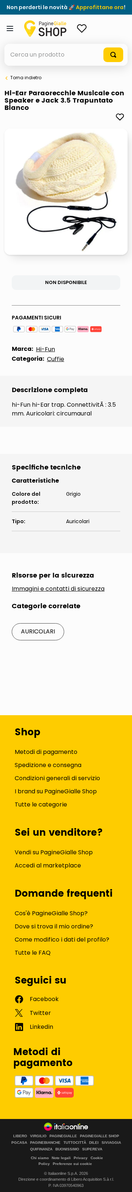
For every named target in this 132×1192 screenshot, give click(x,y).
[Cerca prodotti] (113, 54)
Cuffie (55, 359)
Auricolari (38, 631)
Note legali (61, 1158)
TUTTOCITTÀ (74, 1143)
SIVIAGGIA (111, 1143)
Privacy (81, 1158)
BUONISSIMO (67, 1149)
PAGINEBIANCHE (45, 1143)
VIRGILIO (38, 1136)
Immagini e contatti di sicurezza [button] (58, 589)
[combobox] (66, 55)
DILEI (94, 1143)
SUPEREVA (92, 1149)
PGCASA (19, 1143)
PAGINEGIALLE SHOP (99, 1136)
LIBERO (20, 1136)
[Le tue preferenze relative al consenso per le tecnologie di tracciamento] (119, 1179)
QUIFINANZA (41, 1149)
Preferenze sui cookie (72, 1164)
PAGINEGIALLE (63, 1136)
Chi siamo (40, 1158)
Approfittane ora (100, 7)
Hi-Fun (45, 349)
